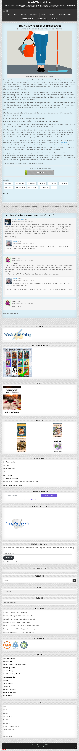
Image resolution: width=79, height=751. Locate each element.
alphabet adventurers (65, 15)
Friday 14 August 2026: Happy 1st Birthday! (19, 629)
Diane (15, 241)
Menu (7, 11)
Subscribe (8, 557)
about (16, 15)
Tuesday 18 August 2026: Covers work (16, 622)
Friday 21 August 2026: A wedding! (16, 612)
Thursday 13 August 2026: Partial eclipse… (19, 632)
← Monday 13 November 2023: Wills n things (20, 206)
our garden (52, 15)
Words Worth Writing (39, 2)
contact (23, 15)
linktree (43, 15)
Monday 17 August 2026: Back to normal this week (21, 625)
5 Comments (34, 29)
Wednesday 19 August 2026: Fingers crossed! (19, 619)
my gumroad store (42, 19)
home (9, 15)
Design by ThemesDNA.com (39, 747)
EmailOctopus (36, 499)
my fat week (54, 19)
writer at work (44, 29)
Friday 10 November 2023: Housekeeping (39, 25)
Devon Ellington (18, 220)
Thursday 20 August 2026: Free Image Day (18, 616)
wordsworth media (27, 19)
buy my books (33, 15)
